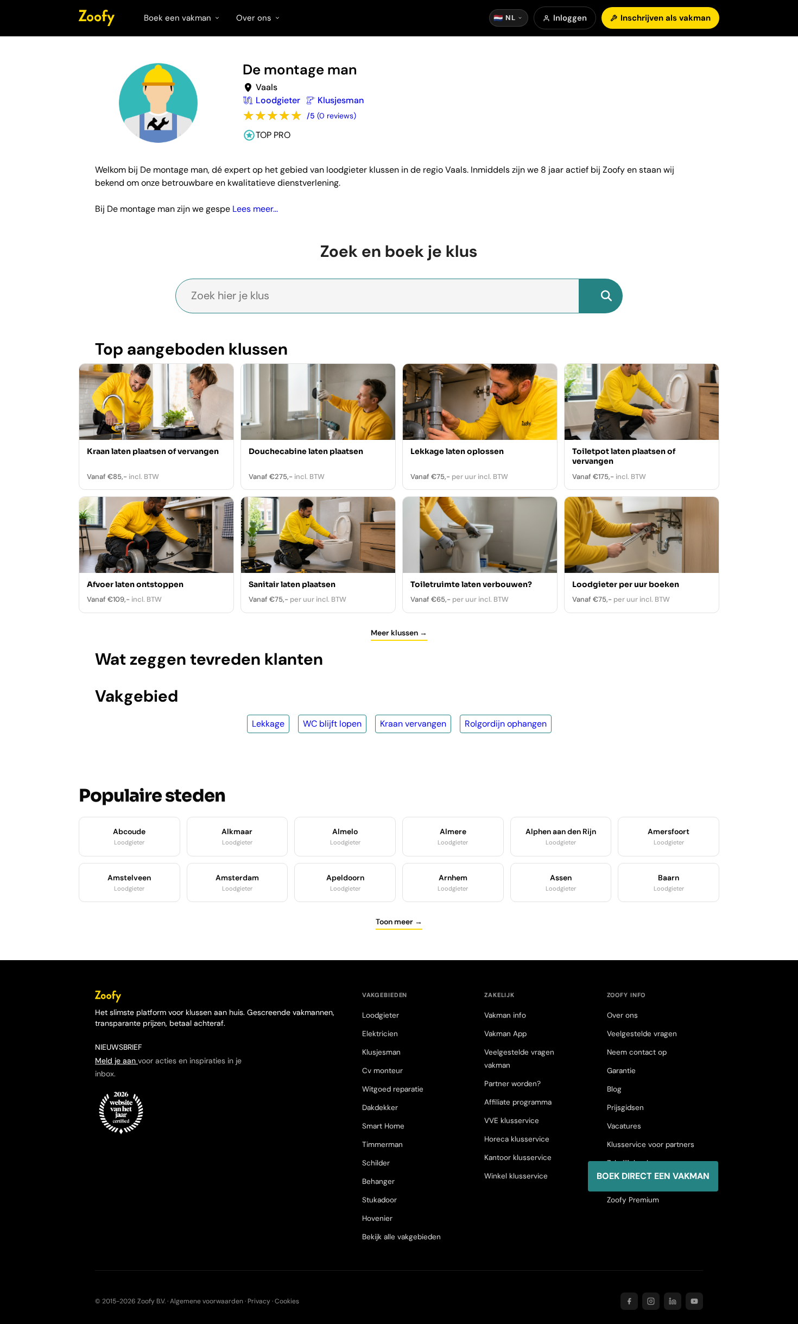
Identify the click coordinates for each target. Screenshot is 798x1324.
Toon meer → (399, 921)
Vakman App (505, 1033)
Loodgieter (380, 1015)
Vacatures (624, 1126)
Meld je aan (116, 1060)
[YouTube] (694, 1301)
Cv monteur (382, 1070)
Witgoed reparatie (392, 1089)
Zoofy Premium (633, 1200)
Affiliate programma (518, 1102)
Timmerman (382, 1144)
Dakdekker (380, 1107)
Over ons (622, 1015)
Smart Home (383, 1126)
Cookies (287, 1301)
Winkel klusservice (516, 1176)
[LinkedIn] (672, 1301)
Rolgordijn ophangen (506, 723)
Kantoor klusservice (518, 1157)
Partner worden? (512, 1083)
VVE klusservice (511, 1120)
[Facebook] (629, 1301)
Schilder (376, 1163)
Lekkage (268, 723)
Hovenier (377, 1218)
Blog (614, 1089)
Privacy (259, 1301)
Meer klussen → (399, 633)
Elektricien (380, 1033)
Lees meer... (255, 209)
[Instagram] (651, 1301)
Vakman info (505, 1015)
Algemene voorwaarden (206, 1301)
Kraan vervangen (413, 723)
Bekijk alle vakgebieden (401, 1236)
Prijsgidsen (625, 1107)
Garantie (621, 1070)
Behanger (378, 1181)
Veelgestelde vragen (642, 1033)
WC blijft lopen (332, 723)
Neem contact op (637, 1052)
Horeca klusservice (516, 1139)
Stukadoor (379, 1200)
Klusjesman (381, 1052)
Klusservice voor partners (650, 1144)
